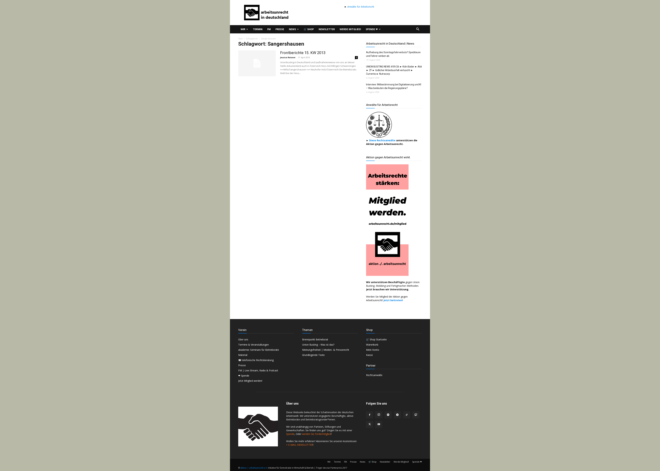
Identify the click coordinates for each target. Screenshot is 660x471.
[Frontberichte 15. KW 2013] (257, 63)
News (292, 29)
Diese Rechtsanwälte (382, 140)
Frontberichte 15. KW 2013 (302, 53)
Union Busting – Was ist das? (318, 344)
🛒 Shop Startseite (376, 339)
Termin (257, 29)
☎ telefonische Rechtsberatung (256, 360)
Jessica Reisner (287, 57)
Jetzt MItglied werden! (250, 380)
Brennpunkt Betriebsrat (315, 339)
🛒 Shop (309, 29)
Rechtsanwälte (374, 375)
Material (242, 355)
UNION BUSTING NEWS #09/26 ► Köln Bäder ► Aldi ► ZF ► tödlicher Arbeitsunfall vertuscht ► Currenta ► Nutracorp (394, 70)
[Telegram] (397, 414)
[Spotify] (388, 414)
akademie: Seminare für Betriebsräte (258, 349)
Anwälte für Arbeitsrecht (360, 6)
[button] (418, 29)
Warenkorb (372, 344)
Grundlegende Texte (313, 355)
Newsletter (327, 29)
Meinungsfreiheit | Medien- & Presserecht (325, 349)
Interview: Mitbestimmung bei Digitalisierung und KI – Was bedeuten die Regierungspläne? (393, 86)
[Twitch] (415, 414)
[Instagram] (378, 414)
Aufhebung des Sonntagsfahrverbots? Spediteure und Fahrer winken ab (393, 54)
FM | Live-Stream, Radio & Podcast (258, 370)
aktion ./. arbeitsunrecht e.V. (253, 467)
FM (269, 29)
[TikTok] (406, 414)
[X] (369, 424)
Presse (280, 29)
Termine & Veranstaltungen (253, 344)
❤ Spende (243, 375)
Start (240, 38)
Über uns (243, 339)
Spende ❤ (372, 29)
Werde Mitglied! (350, 29)
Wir (243, 29)
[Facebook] (369, 414)
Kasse (369, 355)
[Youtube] (378, 424)
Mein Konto (372, 349)
